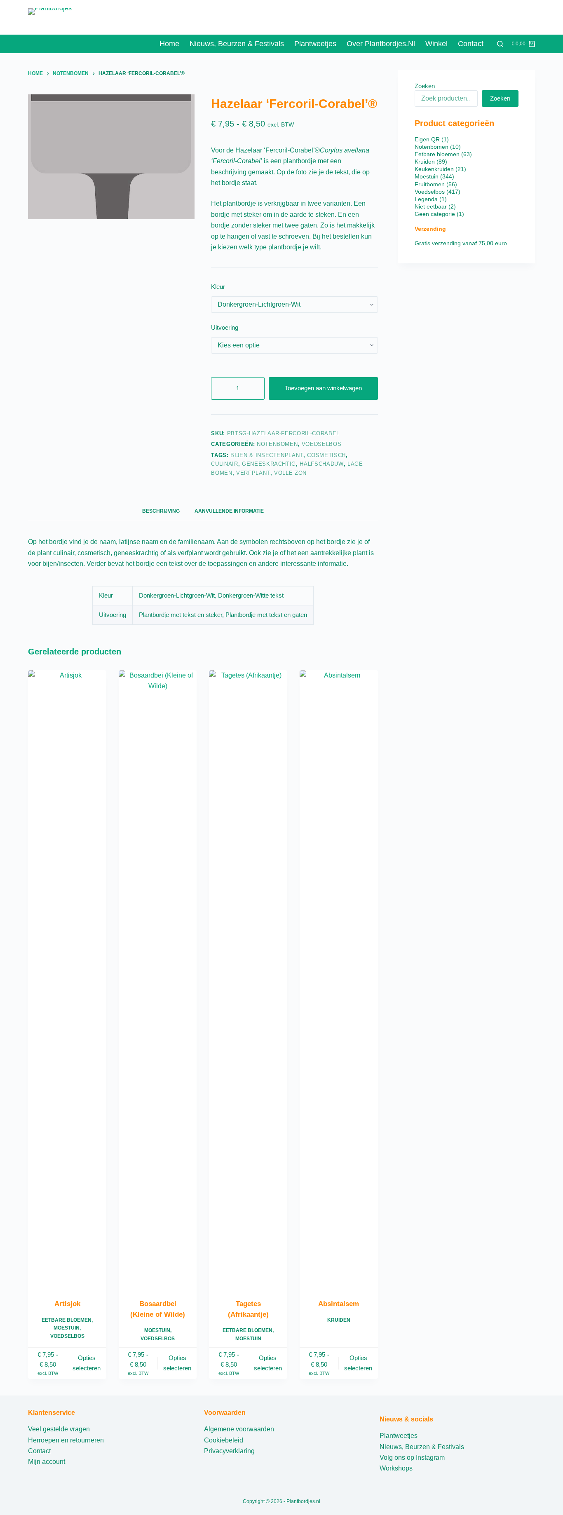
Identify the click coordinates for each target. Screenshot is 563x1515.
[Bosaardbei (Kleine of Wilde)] (158, 979)
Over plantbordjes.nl (381, 44)
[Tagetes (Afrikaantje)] (248, 979)
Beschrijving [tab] (161, 511)
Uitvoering (224, 327)
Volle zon (290, 473)
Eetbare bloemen (66, 1320)
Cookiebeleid (223, 1440)
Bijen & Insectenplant (266, 455)
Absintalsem (338, 1304)
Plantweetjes (315, 44)
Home (169, 44)
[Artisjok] (67, 979)
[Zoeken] (500, 44)
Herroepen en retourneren (66, 1440)
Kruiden (338, 1320)
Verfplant (253, 473)
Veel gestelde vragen (59, 1429)
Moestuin (67, 1328)
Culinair (224, 464)
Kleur (218, 286)
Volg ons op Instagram (412, 1457)
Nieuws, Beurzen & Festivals (422, 1446)
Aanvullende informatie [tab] (229, 511)
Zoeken (425, 85)
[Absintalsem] (339, 979)
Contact (470, 44)
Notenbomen (277, 444)
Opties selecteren (87, 1363)
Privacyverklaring (229, 1450)
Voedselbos (322, 444)
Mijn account (46, 1461)
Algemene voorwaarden (239, 1429)
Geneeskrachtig (269, 464)
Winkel (436, 44)
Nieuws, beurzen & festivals (237, 44)
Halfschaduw (321, 464)
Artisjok (67, 1304)
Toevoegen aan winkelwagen (323, 388)
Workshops (396, 1468)
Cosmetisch (326, 455)
